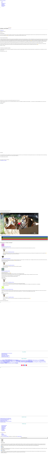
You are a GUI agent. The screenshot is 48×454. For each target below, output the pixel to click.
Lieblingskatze (3, 427)
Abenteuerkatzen (4, 3)
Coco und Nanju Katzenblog (5, 436)
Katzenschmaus (3, 5)
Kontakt (2, 433)
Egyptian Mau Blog (4, 426)
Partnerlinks (4, 432)
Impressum (3, 434)
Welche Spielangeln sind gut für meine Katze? (7, 353)
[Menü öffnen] (0, 7)
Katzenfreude (3, 4)
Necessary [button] (2, 446)
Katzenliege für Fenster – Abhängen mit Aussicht (5, 421)
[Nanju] (1, 30)
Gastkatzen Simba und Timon (3, 420)
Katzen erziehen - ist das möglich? (5, 355)
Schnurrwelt (3, 258)
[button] (2, 236)
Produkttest (30, 361)
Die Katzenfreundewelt (4, 425)
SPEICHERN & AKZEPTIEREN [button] (4, 452)
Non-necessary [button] (2, 449)
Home (2, 1)
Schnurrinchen (3, 430)
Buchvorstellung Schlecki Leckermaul (4, 419)
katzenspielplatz (3, 246)
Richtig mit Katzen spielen (4, 354)
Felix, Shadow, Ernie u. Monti (5, 289)
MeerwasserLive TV (4, 428)
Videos (5, 362)
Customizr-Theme (19, 436)
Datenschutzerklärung (4, 435)
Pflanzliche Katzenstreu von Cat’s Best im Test (5, 418)
